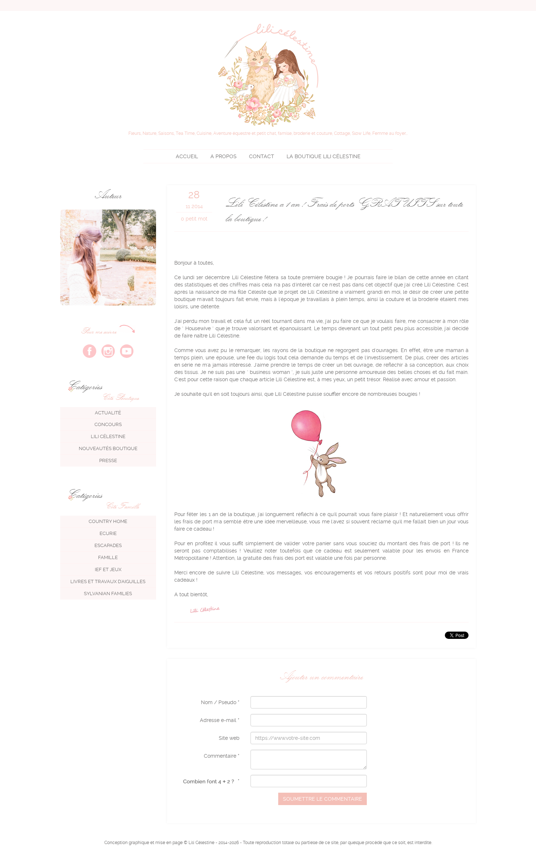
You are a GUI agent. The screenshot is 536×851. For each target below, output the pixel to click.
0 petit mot (194, 219)
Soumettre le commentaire (322, 799)
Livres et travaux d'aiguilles (107, 581)
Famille (108, 557)
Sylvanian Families (108, 593)
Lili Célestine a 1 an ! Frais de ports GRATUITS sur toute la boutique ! (344, 210)
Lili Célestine (324, 156)
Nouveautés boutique (108, 448)
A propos (223, 156)
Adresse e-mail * (220, 720)
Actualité (108, 412)
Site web (229, 738)
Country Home (108, 521)
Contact (261, 156)
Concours (108, 424)
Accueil (187, 156)
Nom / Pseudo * (220, 702)
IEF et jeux (108, 569)
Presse (108, 460)
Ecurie (108, 533)
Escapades (108, 545)
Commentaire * (222, 756)
